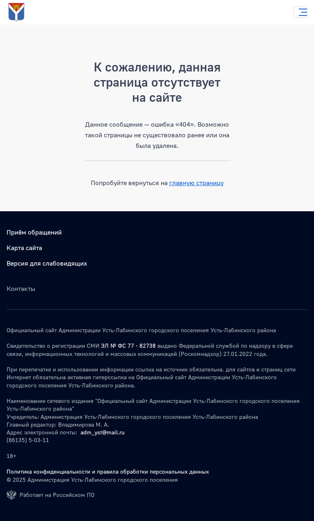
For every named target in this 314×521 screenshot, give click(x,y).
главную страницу (196, 183)
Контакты (21, 288)
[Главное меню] (300, 12)
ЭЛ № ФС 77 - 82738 (128, 345)
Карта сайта (24, 248)
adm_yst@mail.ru (103, 432)
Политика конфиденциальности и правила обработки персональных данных (108, 471)
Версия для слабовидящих (47, 263)
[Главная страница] (25, 12)
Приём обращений (34, 232)
